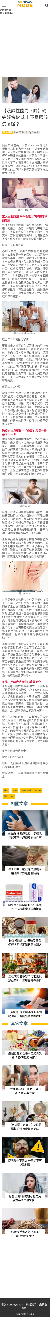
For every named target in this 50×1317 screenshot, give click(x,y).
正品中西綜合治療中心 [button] (31, 790)
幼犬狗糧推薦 (6, 13)
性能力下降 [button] (9, 796)
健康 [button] (6, 790)
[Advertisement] (25, 42)
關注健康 (7, 132)
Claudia (36, 132)
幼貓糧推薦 (5, 10)
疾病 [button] (15, 790)
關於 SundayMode (12, 1304)
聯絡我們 (31, 1304)
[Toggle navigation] (4, 5)
